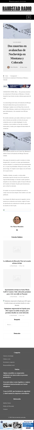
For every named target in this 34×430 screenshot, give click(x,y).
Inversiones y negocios (9, 362)
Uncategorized (17, 42)
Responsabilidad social (8, 365)
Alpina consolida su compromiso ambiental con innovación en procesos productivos (15, 375)
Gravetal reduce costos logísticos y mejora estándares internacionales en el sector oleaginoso (16, 384)
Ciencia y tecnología (8, 356)
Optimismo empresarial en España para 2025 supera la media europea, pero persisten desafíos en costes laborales (17, 311)
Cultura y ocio (6, 359)
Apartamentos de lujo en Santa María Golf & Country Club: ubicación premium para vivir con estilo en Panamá (17, 292)
